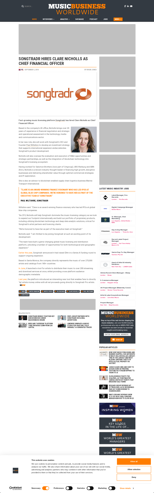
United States (48, 291)
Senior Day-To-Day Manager (123, 252)
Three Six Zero (128, 232)
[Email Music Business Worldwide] (131, 6)
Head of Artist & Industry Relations (121, 263)
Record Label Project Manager (120, 240)
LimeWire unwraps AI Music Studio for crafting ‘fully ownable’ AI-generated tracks (79, 325)
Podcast (93, 19)
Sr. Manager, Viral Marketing (119, 218)
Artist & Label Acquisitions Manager (114, 295)
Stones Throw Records (115, 290)
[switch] (69, 488)
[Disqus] (58, 362)
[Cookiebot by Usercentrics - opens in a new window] (15, 488)
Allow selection (134, 469)
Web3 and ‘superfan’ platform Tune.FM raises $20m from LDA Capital (40, 325)
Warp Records (113, 305)
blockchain (61, 291)
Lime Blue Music (113, 297)
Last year (23, 279)
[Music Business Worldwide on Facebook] (125, 6)
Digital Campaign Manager (122, 207)
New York (103, 305)
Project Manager (107, 303)
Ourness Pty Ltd (117, 254)
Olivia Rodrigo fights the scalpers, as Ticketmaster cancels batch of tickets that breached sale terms (121, 379)
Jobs (105, 19)
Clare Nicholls (74, 291)
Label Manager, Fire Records (119, 196)
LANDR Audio (127, 266)
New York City (116, 266)
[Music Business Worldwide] (77, 9)
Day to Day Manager (120, 230)
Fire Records (123, 199)
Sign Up (118, 340)
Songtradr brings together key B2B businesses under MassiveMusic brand (41, 318)
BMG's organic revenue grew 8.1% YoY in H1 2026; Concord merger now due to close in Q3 (121, 396)
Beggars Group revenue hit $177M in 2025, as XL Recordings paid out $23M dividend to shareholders (121, 388)
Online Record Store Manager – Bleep (115, 273)
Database (79, 19)
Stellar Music (116, 209)
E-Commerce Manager (109, 280)
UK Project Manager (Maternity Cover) (115, 288)
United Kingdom (34, 291)
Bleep (110, 275)
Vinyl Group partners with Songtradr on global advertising (78, 318)
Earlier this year (25, 252)
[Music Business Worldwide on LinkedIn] (128, 6)
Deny (134, 477)
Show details (125, 488)
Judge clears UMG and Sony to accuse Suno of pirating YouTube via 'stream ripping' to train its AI (122, 370)
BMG (113, 222)
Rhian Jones (92, 70)
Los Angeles (116, 221)
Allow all (134, 461)
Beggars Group (113, 282)
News (34, 19)
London (114, 199)
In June (22, 268)
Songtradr (60, 120)
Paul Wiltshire (32, 145)
